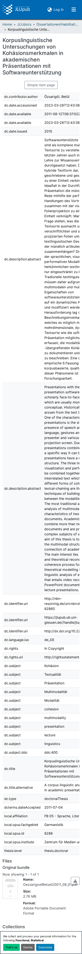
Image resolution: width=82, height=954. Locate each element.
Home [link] (7, 24)
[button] (16, 9)
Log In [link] (58, 9)
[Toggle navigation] (73, 9)
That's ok (11, 947)
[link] (75, 881)
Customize (45, 947)
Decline (27, 947)
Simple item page (41, 85)
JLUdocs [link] (24, 24)
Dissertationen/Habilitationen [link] (58, 24)
